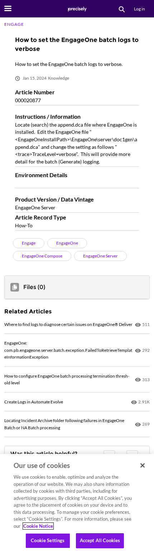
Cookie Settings (47, 540)
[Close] (142, 465)
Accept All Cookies (100, 540)
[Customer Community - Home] (77, 9)
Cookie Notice (38, 526)
